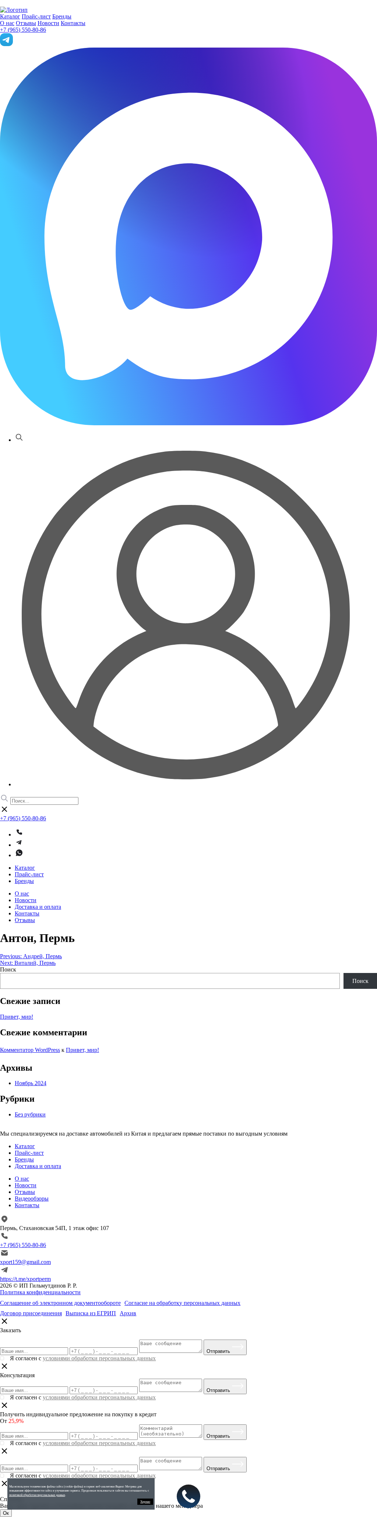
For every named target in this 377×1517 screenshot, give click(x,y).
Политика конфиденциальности (40, 1292)
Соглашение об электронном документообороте (60, 1303)
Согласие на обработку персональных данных (182, 1303)
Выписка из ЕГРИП (91, 1313)
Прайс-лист (36, 16)
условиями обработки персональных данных (99, 1358)
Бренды (61, 16)
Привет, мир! (16, 1017)
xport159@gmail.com (25, 1262)
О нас (7, 23)
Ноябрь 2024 (30, 1083)
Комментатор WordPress (30, 1050)
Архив (128, 1313)
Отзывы (26, 23)
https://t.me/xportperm (25, 1279)
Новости (48, 23)
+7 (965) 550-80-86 (23, 30)
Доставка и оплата (38, 907)
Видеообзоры (32, 1198)
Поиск (8, 969)
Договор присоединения (31, 1313)
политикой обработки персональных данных (37, 1495)
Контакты (73, 23)
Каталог (10, 16)
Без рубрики (30, 1114)
